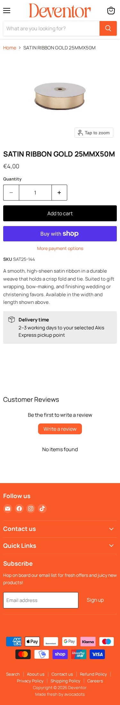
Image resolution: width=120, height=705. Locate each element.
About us (35, 674)
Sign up (95, 599)
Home (9, 47)
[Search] (108, 28)
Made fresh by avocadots (60, 694)
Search (13, 674)
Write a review (60, 428)
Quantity (12, 179)
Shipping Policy (65, 681)
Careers (95, 681)
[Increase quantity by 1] (60, 193)
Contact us (62, 674)
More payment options (60, 248)
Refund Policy (93, 674)
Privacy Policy (30, 681)
